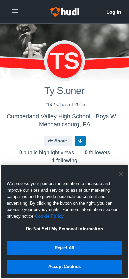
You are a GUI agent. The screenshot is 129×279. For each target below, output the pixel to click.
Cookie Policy (49, 216)
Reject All (64, 247)
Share (60, 140)
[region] (64, 222)
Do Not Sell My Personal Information (64, 228)
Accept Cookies (64, 266)
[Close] (121, 174)
